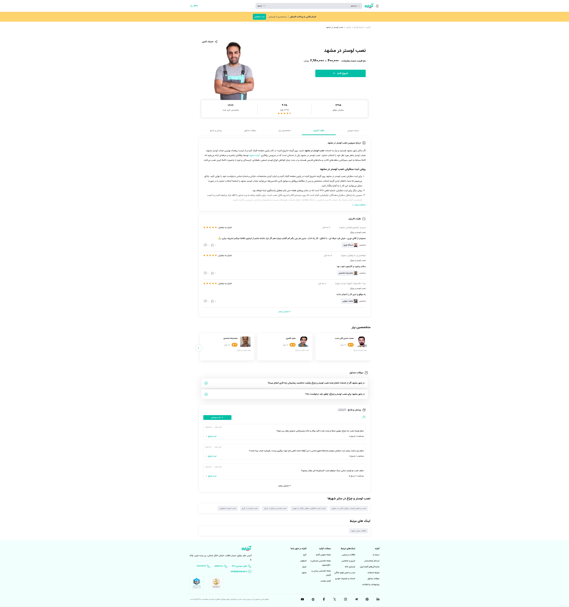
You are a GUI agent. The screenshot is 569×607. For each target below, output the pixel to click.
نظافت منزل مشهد (358, 531)
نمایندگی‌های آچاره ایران (369, 566)
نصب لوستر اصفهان (228, 508)
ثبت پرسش (216, 417)
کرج (304, 554)
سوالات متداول (250, 130)
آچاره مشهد (254, 155)
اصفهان (303, 561)
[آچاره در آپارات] (367, 599)
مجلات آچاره (325, 549)
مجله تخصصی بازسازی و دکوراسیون (321, 563)
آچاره (368, 27)
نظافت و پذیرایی (348, 554)
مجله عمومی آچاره (323, 554)
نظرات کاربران (318, 130)
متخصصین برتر (284, 130)
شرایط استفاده (373, 572)
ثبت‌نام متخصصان (371, 561)
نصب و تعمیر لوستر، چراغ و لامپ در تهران (349, 508)
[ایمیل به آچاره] (241, 571)
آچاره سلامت (326, 581)
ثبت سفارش (259, 16)
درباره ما (376, 554)
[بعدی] (198, 348)
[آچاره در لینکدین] (377, 599)
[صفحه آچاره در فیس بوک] (324, 599)
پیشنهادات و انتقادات (370, 584)
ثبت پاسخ (212, 436)
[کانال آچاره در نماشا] (313, 599)
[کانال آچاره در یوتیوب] (302, 599)
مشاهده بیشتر (360, 204)
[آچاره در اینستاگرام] (345, 599)
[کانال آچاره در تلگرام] (356, 599)
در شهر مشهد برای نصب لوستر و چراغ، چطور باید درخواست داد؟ (335, 394)
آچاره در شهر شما (298, 549)
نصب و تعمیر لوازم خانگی (344, 572)
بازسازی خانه (350, 566)
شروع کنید (342, 73)
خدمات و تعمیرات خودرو (345, 578)
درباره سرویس (353, 130)
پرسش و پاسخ (216, 130)
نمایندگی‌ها (358, 27)
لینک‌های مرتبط (348, 549)
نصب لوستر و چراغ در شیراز (275, 508)
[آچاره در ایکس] (334, 599)
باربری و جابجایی (348, 561)
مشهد (348, 27)
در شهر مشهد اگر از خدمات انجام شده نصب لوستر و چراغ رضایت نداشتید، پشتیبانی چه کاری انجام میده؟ (316, 383)
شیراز (304, 566)
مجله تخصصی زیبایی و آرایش (321, 573)
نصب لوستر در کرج (250, 508)
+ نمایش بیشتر (284, 485)
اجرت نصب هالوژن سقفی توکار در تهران (309, 508)
